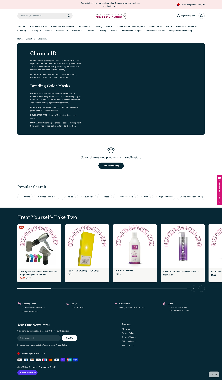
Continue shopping (111, 165)
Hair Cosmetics (31, 367)
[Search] (69, 15)
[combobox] (45, 16)
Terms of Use (48, 345)
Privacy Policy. (61, 345)
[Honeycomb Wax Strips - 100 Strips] (87, 246)
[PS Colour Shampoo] (135, 246)
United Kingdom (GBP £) (191, 4)
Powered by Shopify (48, 367)
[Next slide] (201, 288)
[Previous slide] (194, 288)
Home (20, 39)
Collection (30, 39)
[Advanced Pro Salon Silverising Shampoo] (183, 246)
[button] (219, 190)
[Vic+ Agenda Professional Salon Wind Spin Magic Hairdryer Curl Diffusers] (39, 246)
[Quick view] (57, 230)
